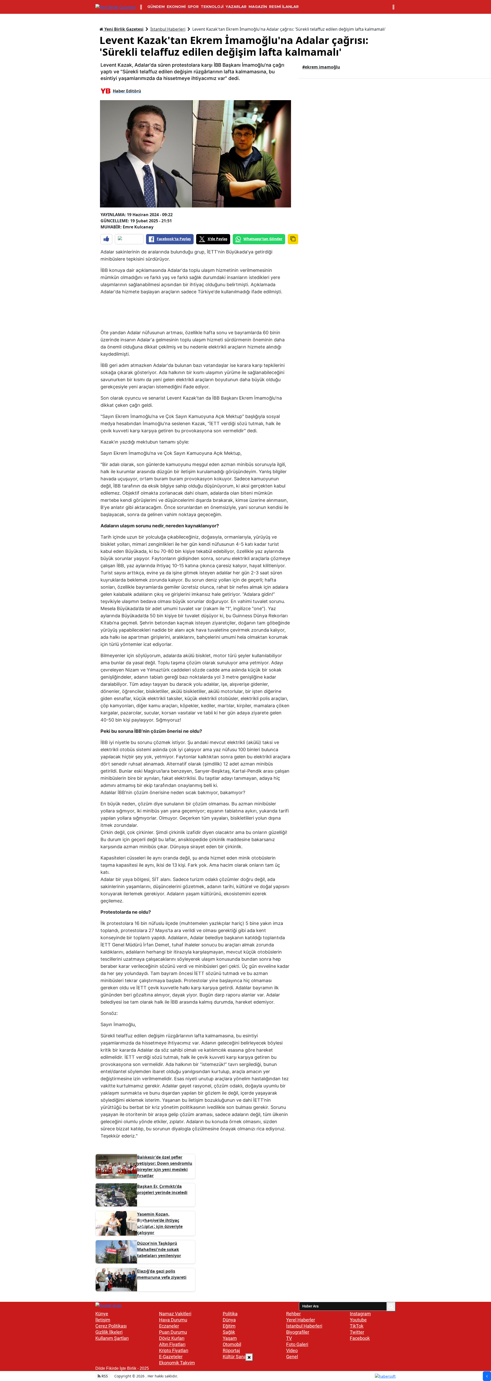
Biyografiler (297, 1332)
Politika (230, 1313)
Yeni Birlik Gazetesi (123, 29)
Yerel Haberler (300, 1319)
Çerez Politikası (111, 1326)
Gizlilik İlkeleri (108, 1332)
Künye (101, 1313)
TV (289, 1338)
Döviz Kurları (171, 1338)
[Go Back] (487, 1376)
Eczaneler (169, 1326)
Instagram (360, 1313)
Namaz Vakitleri (175, 1313)
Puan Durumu (173, 1332)
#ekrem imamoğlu (321, 67)
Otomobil (232, 1344)
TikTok (356, 1326)
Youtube (358, 1319)
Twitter (357, 1332)
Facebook (360, 1338)
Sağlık (229, 1332)
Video (292, 1350)
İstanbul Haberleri (167, 29)
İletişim (102, 1319)
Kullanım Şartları (112, 1338)
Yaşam (230, 1338)
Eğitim (229, 1326)
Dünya (229, 1319)
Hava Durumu (173, 1319)
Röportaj (231, 1350)
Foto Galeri (297, 1344)
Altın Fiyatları (172, 1344)
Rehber (293, 1313)
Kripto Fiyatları (173, 1350)
